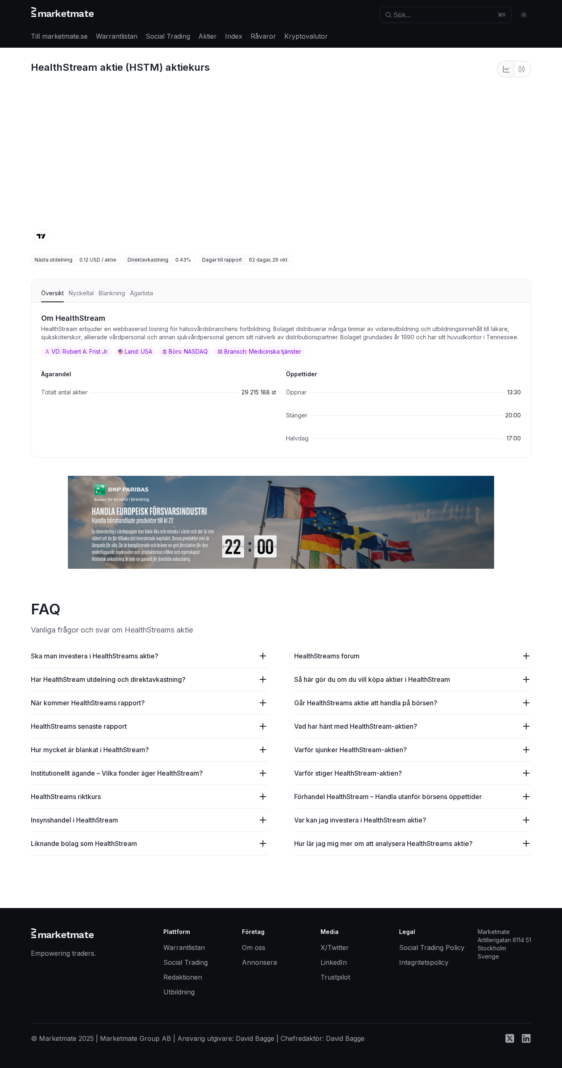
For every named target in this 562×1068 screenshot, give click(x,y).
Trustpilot (335, 977)
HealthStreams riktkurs (66, 796)
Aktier (207, 36)
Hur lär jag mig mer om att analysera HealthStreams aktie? (383, 843)
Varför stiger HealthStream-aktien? (348, 773)
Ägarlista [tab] (141, 293)
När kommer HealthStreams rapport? (88, 703)
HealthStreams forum (327, 656)
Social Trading (168, 36)
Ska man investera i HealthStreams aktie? (94, 656)
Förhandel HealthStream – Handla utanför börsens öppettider (388, 796)
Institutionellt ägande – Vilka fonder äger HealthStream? (117, 773)
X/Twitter (334, 947)
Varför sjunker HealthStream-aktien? (350, 750)
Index (233, 36)
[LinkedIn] (526, 1040)
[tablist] (281, 294)
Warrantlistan (116, 36)
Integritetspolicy (423, 962)
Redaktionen (182, 977)
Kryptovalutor (306, 36)
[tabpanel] (281, 380)
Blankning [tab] (112, 293)
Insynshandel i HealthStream (74, 820)
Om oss (253, 947)
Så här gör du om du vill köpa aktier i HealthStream (372, 679)
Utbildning (179, 992)
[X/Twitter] (510, 1040)
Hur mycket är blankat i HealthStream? (90, 750)
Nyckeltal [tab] (81, 293)
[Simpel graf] (505, 69)
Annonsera (259, 962)
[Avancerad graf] (522, 69)
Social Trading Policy (431, 947)
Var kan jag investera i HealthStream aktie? (360, 820)
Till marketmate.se (59, 36)
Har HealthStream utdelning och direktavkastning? (108, 679)
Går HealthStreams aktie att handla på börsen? (365, 703)
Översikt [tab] (52, 293)
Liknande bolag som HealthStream (84, 843)
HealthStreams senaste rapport (79, 726)
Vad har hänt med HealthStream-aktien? (355, 726)
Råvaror (263, 36)
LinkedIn (333, 962)
